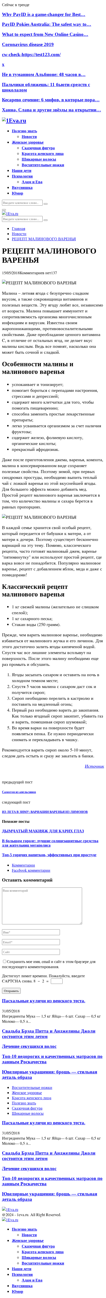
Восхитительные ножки (43, 165)
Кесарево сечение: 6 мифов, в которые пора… (51, 99)
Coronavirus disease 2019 (28, 44)
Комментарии (23, 865)
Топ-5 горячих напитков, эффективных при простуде (49, 855)
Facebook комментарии (31, 870)
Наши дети (21, 170)
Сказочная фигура (38, 148)
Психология (22, 176)
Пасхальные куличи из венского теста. (43, 1000)
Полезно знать (24, 131)
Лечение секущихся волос (29, 1046)
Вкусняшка (22, 187)
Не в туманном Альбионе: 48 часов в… (44, 74)
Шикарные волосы (39, 159)
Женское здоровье (28, 142)
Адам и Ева (32, 181)
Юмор (17, 193)
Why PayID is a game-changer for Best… (43, 14)
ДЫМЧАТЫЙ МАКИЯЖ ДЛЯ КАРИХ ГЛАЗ (43, 831)
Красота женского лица (43, 153)
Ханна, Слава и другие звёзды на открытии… (51, 109)
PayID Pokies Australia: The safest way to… (46, 24)
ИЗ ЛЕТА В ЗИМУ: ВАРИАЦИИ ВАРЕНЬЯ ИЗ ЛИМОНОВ (45, 812)
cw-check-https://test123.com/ (31, 54)
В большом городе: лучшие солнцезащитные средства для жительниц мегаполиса (50, 843)
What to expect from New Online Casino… (45, 34)
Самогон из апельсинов (19, 792)
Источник (94, 766)
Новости (29, 136)
